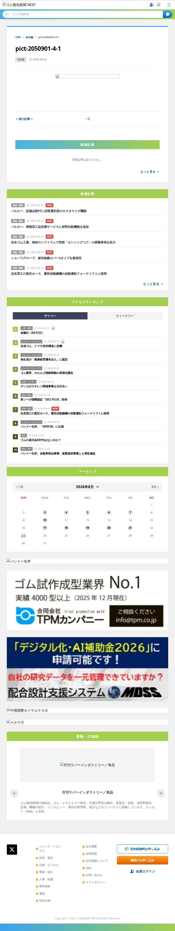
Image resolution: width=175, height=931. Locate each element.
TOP (18, 37)
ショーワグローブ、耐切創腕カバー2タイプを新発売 (46, 258)
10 (44, 520)
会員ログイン (145, 871)
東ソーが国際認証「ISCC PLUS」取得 (43, 399)
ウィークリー (125, 316)
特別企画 (43, 900)
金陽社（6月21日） (32, 332)
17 (44, 528)
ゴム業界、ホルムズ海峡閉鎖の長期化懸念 (48, 372)
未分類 (29, 37)
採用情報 (89, 854)
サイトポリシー (93, 882)
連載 (40, 893)
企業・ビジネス (47, 865)
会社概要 (89, 846)
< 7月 (19, 487)
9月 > (155, 487)
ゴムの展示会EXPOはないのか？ (40, 440)
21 (130, 528)
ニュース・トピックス (48, 848)
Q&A (87, 868)
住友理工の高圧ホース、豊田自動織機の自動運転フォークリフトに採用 (59, 274)
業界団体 (43, 886)
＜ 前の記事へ (24, 119)
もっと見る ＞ (150, 171)
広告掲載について (95, 861)
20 (108, 528)
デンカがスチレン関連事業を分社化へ (44, 386)
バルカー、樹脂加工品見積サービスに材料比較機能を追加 (50, 227)
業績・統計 (44, 872)
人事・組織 (44, 879)
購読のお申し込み (143, 860)
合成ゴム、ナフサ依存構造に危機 (41, 346)
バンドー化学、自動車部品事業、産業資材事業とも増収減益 (57, 453)
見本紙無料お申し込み (145, 849)
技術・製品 (44, 858)
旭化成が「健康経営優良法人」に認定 (44, 359)
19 (87, 528)
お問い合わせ (92, 875)
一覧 (87, 119)
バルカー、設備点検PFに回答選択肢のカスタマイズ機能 (48, 211)
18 (66, 528)
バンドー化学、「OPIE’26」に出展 (42, 426)
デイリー (50, 316)
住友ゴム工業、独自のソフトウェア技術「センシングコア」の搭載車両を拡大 (63, 242)
